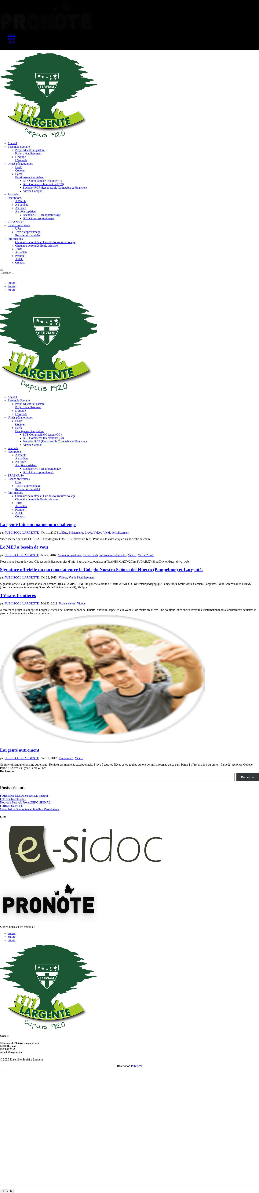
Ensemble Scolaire (19, 146)
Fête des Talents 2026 (13, 799)
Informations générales (112, 555)
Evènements (76, 532)
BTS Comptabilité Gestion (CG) (42, 180)
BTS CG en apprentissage (38, 218)
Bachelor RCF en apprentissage (42, 214)
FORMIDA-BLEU (11, 805)
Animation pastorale (70, 555)
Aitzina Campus (32, 191)
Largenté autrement (19, 750)
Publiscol (136, 1066)
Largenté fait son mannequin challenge (38, 524)
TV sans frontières (18, 595)
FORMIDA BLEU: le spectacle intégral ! (24, 795)
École (18, 167)
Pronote (19, 255)
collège (63, 532)
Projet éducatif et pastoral (30, 150)
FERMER (7, 1191)
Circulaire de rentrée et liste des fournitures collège (45, 242)
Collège (19, 170)
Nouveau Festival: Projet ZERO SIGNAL (25, 802)
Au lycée (20, 208)
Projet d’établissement (28, 153)
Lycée (18, 174)
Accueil (12, 143)
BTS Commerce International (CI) (43, 184)
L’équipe (20, 156)
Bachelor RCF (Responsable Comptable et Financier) (55, 187)
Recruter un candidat (27, 235)
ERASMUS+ (16, 221)
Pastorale (13, 194)
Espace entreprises (19, 225)
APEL (19, 259)
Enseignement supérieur (29, 177)
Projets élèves (67, 603)
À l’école (20, 201)
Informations (15, 238)
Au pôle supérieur (26, 211)
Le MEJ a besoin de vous (24, 547)
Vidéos (97, 532)
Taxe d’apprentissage (27, 232)
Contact (19, 262)
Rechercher (7, 771)
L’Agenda (21, 160)
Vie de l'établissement (116, 532)
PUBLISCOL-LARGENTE (22, 532)
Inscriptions (14, 197)
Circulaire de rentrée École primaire (36, 245)
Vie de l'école (146, 555)
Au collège (21, 204)
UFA (18, 228)
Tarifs (18, 249)
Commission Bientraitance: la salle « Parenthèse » (29, 809)
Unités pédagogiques (20, 163)
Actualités (21, 252)
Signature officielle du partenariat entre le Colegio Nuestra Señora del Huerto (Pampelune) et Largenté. (101, 569)
